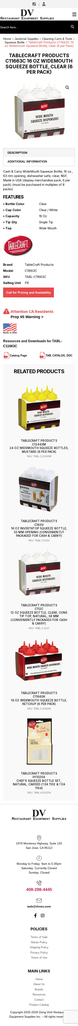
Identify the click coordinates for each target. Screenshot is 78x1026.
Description (17, 152)
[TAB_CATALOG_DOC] (72, 353)
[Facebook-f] (35, 916)
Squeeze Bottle (15, 42)
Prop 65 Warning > (27, 317)
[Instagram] (43, 916)
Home (7, 38)
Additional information (27, 161)
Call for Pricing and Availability (28, 292)
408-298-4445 (39, 889)
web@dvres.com (39, 906)
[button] (67, 87)
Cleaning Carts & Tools (57, 38)
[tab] (39, 152)
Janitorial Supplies (26, 38)
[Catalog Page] (27, 353)
